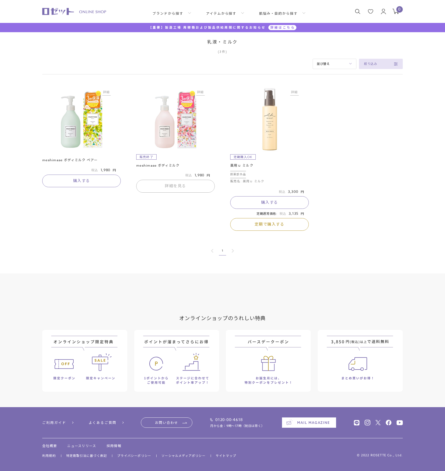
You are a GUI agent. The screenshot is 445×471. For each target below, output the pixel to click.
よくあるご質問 (103, 423)
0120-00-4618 (229, 420)
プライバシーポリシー (134, 455)
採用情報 (114, 445)
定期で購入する (270, 224)
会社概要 (49, 445)
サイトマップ (226, 455)
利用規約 (49, 455)
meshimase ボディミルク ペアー (70, 160)
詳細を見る (175, 186)
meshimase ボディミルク (158, 165)
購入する (81, 181)
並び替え (323, 64)
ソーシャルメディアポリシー (183, 455)
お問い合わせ (166, 422)
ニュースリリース (81, 445)
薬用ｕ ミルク (241, 165)
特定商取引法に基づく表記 (86, 455)
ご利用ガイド (54, 423)
